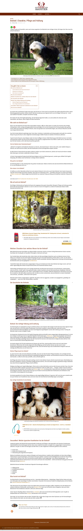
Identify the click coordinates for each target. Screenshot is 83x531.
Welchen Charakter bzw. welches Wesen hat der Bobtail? (23, 96)
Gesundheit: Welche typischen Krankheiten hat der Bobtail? (24, 105)
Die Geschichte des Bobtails (17, 98)
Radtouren (49, 336)
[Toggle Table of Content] (36, 86)
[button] (12, 27)
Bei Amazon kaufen (67, 243)
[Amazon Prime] (70, 241)
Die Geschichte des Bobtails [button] (19, 282)
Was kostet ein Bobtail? (16, 107)
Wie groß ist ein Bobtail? (18, 91)
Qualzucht (22, 461)
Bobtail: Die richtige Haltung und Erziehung (20, 100)
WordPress (32, 527)
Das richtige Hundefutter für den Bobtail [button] (20, 380)
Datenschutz (43, 522)
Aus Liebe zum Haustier (14, 527)
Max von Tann (14, 22)
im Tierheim (36, 492)
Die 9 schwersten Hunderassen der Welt (28, 178)
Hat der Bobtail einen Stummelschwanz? (21, 89)
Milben (36, 369)
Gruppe (29, 493)
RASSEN (11, 18)
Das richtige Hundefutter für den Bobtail (21, 103)
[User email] (12, 511)
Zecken (42, 369)
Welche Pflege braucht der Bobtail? (20, 102)
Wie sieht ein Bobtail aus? (16, 88)
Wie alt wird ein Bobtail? (16, 94)
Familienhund (33, 260)
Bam (38, 527)
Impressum (36, 522)
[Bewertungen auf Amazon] (16, 435)
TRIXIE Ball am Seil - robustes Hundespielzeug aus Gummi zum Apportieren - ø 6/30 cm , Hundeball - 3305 (46, 425)
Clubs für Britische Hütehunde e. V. (21, 482)
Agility (56, 337)
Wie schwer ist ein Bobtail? (18, 93)
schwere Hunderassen (15, 174)
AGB (48, 522)
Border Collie (37, 487)
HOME (34, 14)
